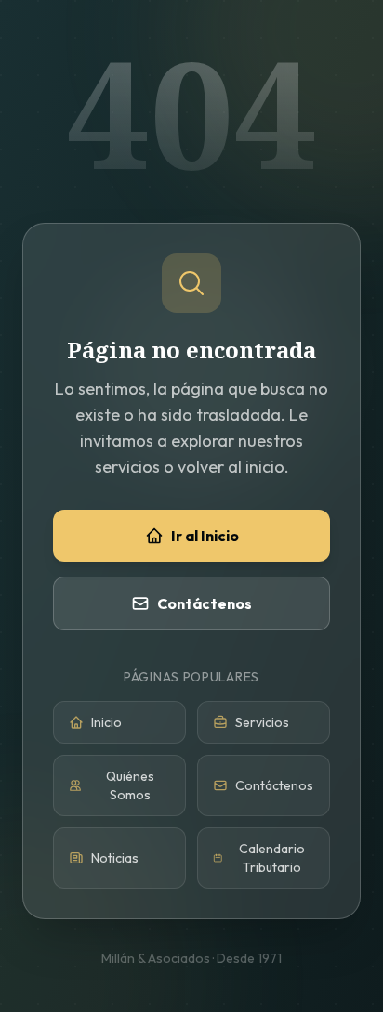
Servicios (262, 722)
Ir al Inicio (205, 535)
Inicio (106, 722)
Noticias (115, 858)
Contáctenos (204, 603)
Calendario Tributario (272, 858)
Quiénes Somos (130, 785)
